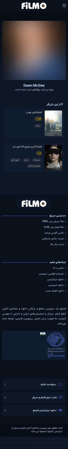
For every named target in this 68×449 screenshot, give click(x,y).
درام (38, 125)
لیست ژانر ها (57, 244)
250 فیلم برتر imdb (54, 227)
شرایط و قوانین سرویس (51, 273)
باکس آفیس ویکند (54, 233)
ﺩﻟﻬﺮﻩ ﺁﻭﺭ (15, 160)
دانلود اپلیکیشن (55, 279)
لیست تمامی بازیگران (53, 238)
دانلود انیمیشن (56, 285)
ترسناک (36, 160)
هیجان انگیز (34, 165)
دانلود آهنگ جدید (54, 291)
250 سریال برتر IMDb (53, 221)
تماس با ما (58, 268)
